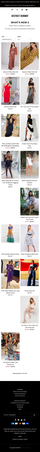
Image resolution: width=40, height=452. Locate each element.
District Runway (25, 447)
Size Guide (20, 407)
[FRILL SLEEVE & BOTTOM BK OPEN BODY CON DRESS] (10, 125)
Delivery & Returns (20, 401)
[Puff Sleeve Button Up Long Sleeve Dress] (10, 274)
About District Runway (20, 391)
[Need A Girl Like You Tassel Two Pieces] (29, 201)
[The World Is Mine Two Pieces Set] (10, 346)
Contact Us (20, 405)
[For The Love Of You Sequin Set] (29, 90)
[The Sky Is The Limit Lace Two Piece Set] (29, 310)
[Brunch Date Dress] (10, 91)
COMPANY (20, 389)
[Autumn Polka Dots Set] (10, 56)
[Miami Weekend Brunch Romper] (29, 165)
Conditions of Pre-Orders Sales (20, 403)
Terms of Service (20, 396)
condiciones (22, 29)
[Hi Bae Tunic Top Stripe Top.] (29, 128)
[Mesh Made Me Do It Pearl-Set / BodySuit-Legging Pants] (10, 165)
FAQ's (20, 409)
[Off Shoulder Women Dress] (10, 233)
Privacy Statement (20, 394)
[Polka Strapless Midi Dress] (29, 238)
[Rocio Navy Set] (29, 272)
